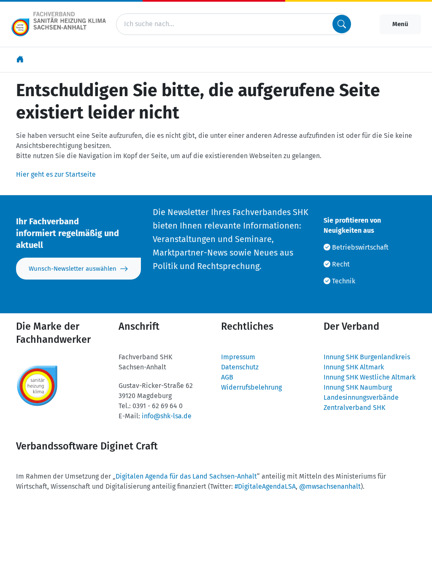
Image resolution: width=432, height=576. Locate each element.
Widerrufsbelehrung (251, 387)
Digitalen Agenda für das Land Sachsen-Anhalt (186, 476)
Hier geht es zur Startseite (56, 174)
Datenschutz (240, 367)
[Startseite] (20, 59)
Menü (400, 24)
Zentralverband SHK (354, 408)
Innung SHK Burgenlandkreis (367, 357)
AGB (227, 377)
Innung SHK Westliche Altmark (370, 377)
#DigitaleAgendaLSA (265, 486)
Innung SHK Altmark (354, 367)
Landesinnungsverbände (361, 397)
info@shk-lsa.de (167, 416)
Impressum (238, 357)
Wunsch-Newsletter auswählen (72, 268)
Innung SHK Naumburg (358, 387)
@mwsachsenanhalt (330, 486)
